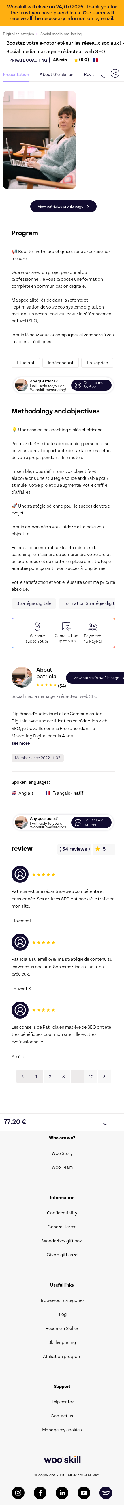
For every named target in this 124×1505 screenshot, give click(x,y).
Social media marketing (61, 34)
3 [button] (63, 1076)
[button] (104, 1076)
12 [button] (91, 1076)
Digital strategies (18, 34)
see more (21, 743)
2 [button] (50, 1076)
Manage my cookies (62, 1429)
